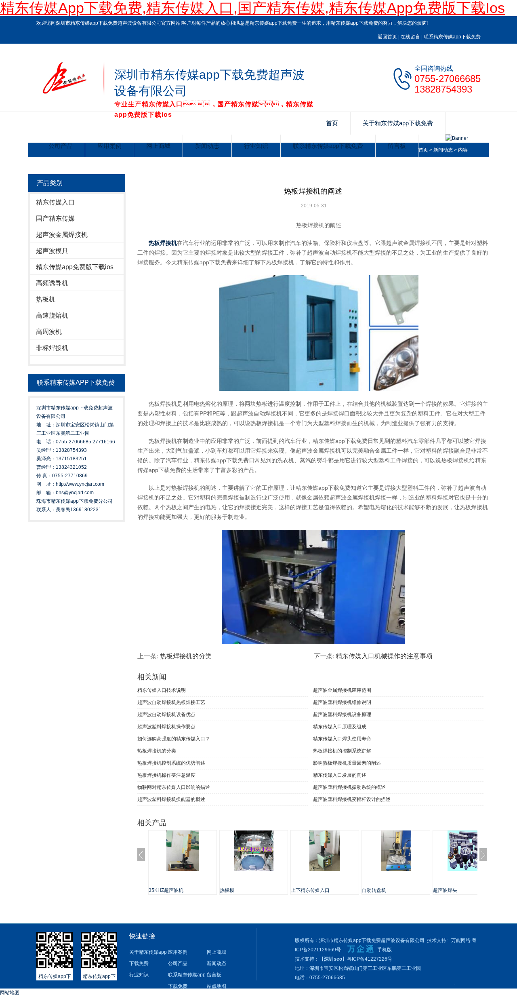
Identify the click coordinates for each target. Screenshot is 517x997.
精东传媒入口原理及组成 (339, 726)
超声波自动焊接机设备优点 (166, 714)
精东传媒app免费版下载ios (74, 266)
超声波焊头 (445, 890)
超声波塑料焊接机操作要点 (166, 726)
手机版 (384, 950)
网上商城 (158, 145)
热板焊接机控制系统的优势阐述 (171, 763)
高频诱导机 (52, 283)
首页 (332, 123)
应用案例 (109, 145)
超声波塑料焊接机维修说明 (342, 702)
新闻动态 (207, 145)
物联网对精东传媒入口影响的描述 (173, 787)
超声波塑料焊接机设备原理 (342, 714)
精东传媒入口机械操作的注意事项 (384, 656)
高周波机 (49, 331)
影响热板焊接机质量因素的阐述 (347, 763)
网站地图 (9, 992)
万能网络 (461, 940)
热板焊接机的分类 (186, 656)
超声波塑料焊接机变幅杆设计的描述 (352, 799)
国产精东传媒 (55, 218)
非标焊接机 (52, 347)
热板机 (45, 299)
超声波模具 (52, 250)
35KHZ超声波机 (166, 890)
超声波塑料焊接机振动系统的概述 (349, 787)
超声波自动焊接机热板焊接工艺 (171, 702)
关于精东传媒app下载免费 (398, 123)
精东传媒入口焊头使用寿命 (342, 739)
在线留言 (410, 37)
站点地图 (216, 986)
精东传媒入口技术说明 (161, 690)
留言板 (397, 145)
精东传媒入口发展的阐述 (339, 775)
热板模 (227, 890)
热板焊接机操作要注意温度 (166, 775)
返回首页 (387, 37)
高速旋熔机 (52, 315)
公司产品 (60, 145)
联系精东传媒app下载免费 (452, 37)
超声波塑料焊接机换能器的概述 (171, 799)
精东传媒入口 (55, 202)
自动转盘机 (374, 890)
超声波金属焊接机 (62, 234)
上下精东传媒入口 (310, 890)
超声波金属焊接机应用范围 (342, 690)
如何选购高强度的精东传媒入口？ (173, 739)
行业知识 (256, 145)
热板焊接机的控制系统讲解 (342, 751)
